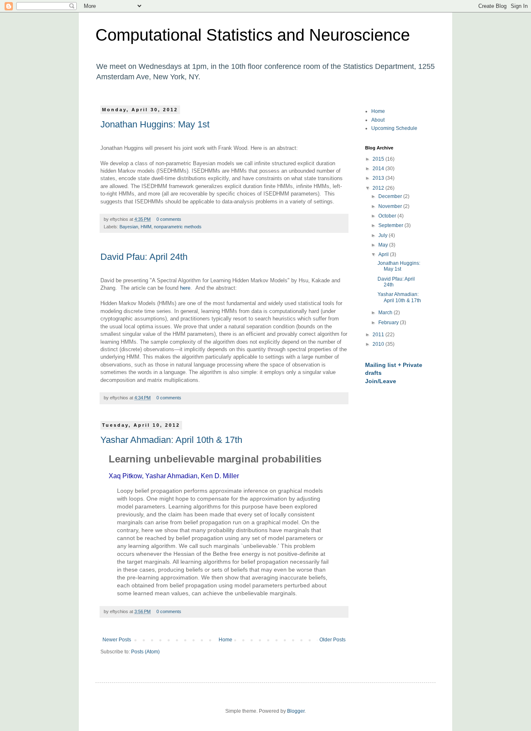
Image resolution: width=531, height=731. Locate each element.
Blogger (295, 711)
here (185, 288)
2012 (379, 188)
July (383, 235)
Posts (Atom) (145, 652)
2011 (379, 334)
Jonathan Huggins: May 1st (154, 124)
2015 (379, 159)
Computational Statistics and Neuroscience (252, 35)
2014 (379, 168)
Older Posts (332, 640)
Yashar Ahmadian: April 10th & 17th (171, 440)
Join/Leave (380, 381)
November (390, 206)
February (389, 322)
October (387, 216)
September (391, 225)
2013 (379, 178)
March (386, 312)
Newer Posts (116, 640)
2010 (379, 344)
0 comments (168, 219)
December (390, 196)
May (383, 245)
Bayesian (128, 226)
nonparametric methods (178, 226)
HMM (146, 226)
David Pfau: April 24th (144, 257)
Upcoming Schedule (394, 128)
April (384, 254)
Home (225, 640)
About (378, 120)
